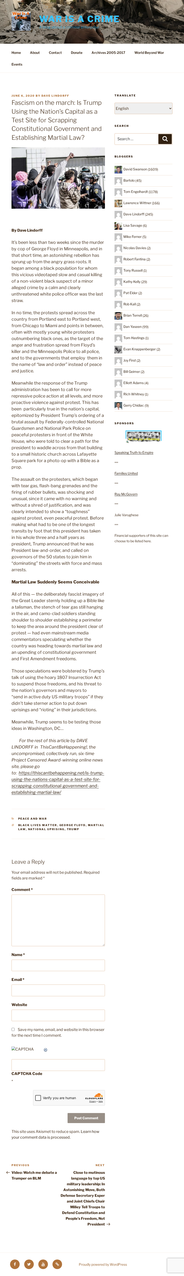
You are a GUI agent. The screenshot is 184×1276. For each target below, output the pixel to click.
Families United (126, 473)
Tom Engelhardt (135, 192)
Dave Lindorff (55, 95)
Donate (76, 52)
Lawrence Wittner (137, 203)
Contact (55, 52)
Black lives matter (37, 825)
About (35, 52)
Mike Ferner (132, 237)
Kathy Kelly (131, 282)
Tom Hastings (133, 338)
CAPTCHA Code (27, 1073)
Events (17, 64)
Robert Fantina (134, 259)
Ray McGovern (126, 494)
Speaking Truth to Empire (134, 452)
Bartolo (129, 180)
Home (16, 52)
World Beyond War (149, 52)
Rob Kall (129, 304)
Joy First (129, 360)
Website (19, 1004)
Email (18, 979)
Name (18, 954)
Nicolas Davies (134, 248)
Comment (22, 889)
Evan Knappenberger (139, 349)
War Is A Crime (79, 19)
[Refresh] (45, 1049)
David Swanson (135, 169)
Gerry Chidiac (133, 405)
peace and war (32, 818)
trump (73, 829)
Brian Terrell (132, 315)
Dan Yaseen (132, 327)
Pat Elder (130, 293)
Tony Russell (133, 270)
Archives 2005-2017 (108, 52)
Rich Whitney (133, 394)
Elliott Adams (133, 383)
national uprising (46, 829)
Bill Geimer (131, 371)
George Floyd (72, 825)
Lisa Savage (132, 225)
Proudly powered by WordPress (103, 1264)
